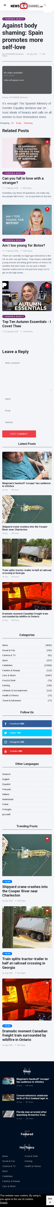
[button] (34, 1199)
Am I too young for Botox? (23, 245)
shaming (28, 123)
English (5, 779)
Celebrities (7, 665)
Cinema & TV (9, 655)
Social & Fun (8, 650)
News (5, 645)
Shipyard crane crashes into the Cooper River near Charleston (25, 528)
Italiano (5, 794)
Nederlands (8, 799)
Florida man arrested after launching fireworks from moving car (31, 1115)
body (18, 123)
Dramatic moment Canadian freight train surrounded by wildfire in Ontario (25, 615)
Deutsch (6, 774)
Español (6, 784)
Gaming (6, 685)
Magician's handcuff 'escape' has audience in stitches (32, 1080)
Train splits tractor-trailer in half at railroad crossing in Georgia (25, 963)
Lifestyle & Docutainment (14, 690)
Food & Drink (8, 680)
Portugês (6, 809)
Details (4, 1202)
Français (6, 789)
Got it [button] (50, 1200)
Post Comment (19, 434)
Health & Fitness (10, 695)
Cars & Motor (9, 675)
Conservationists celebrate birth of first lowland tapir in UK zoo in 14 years (34, 1098)
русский (6, 814)
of (12, 123)
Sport (5, 660)
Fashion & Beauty (11, 670)
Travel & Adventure (11, 700)
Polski (5, 804)
